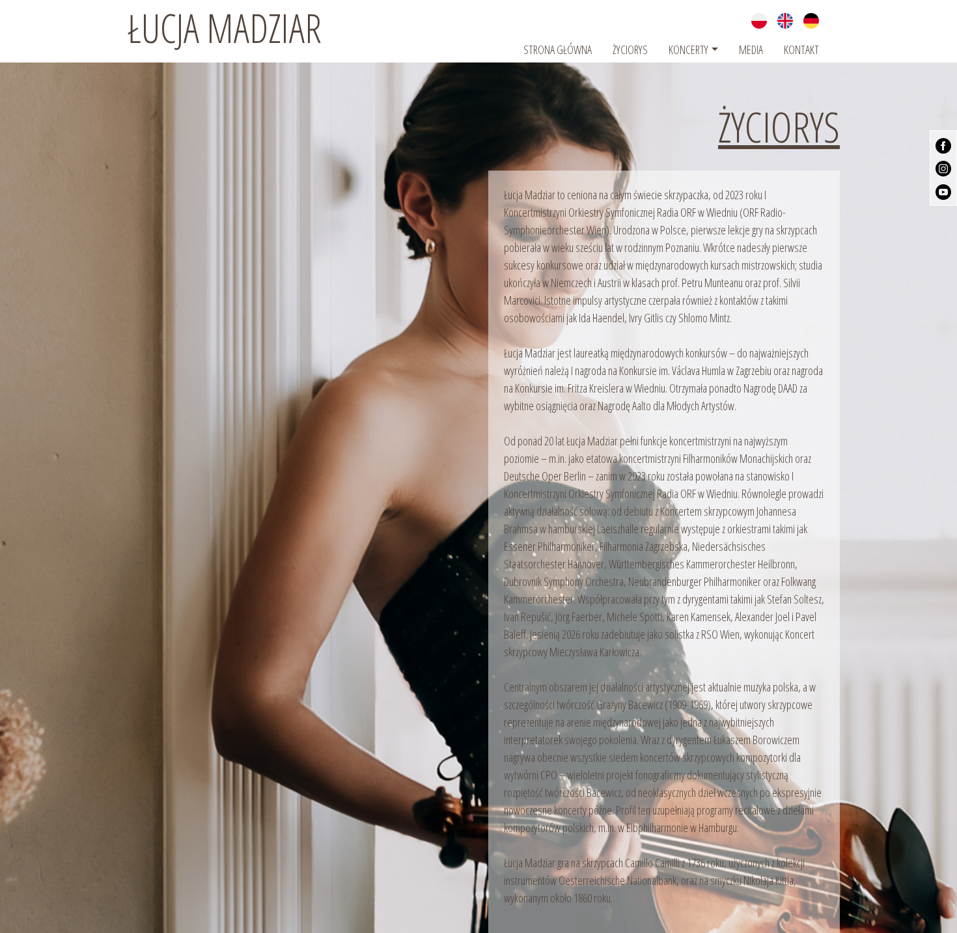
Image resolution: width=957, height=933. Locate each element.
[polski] (759, 19)
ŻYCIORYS (630, 50)
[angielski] (785, 19)
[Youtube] (943, 190)
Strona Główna (557, 50)
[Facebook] (943, 144)
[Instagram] (943, 167)
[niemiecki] (811, 19)
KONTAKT (801, 50)
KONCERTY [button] (688, 50)
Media (751, 50)
